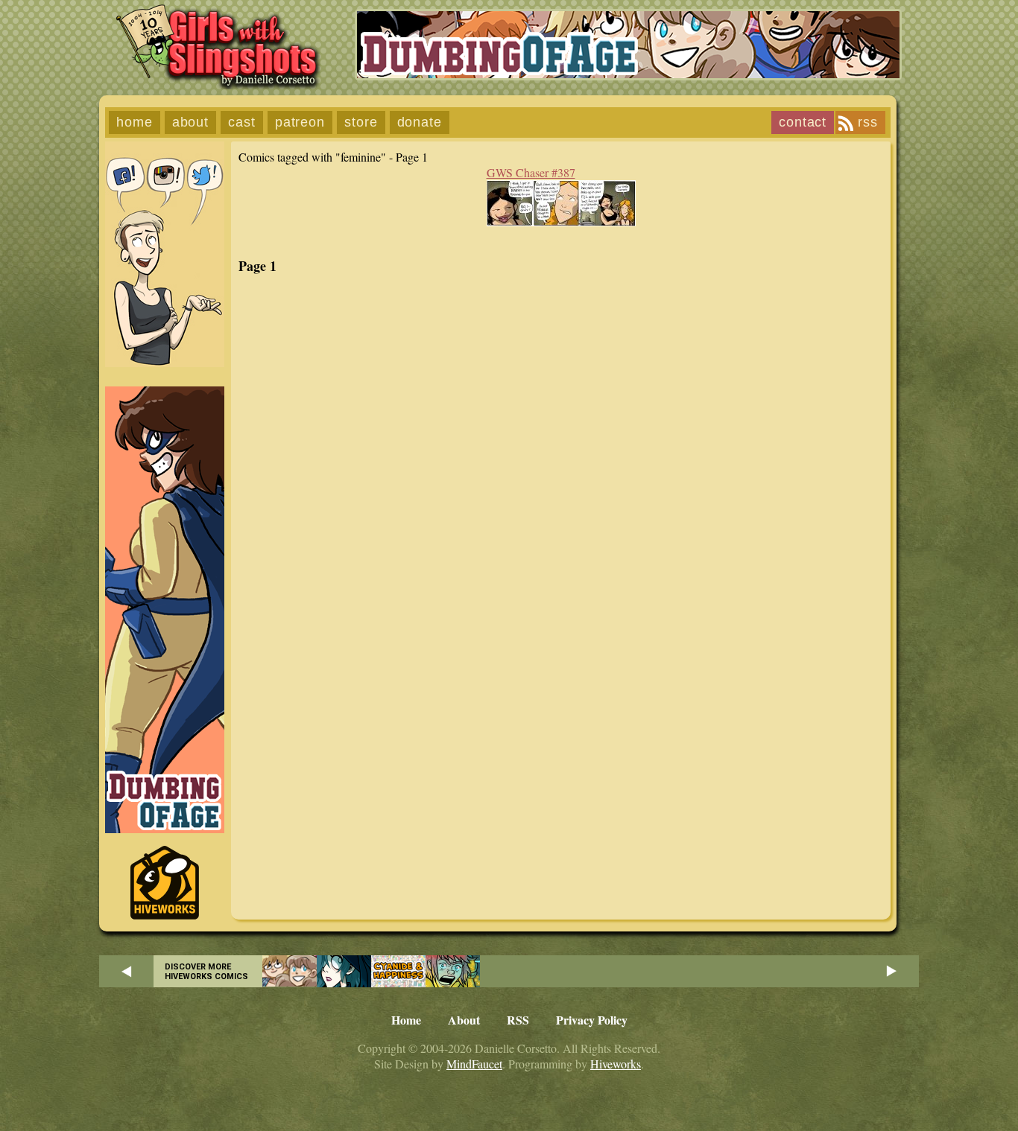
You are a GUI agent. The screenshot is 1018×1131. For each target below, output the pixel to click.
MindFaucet (474, 1063)
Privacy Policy (591, 1019)
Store (361, 122)
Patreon (300, 122)
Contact (802, 122)
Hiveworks (615, 1063)
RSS (868, 122)
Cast (242, 122)
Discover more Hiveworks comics (206, 971)
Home (134, 122)
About (190, 122)
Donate (419, 122)
